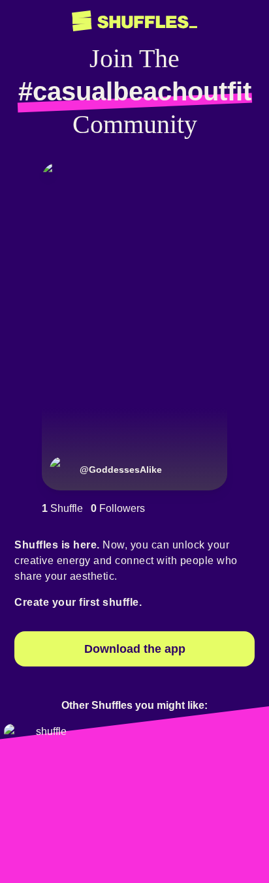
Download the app (134, 648)
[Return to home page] (134, 21)
